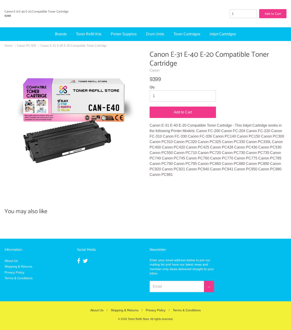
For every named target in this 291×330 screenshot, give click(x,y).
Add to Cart (183, 112)
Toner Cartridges (186, 34)
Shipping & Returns (18, 266)
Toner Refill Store (138, 319)
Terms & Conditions (19, 278)
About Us (11, 261)
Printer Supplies (124, 34)
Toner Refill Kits (88, 34)
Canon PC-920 (26, 45)
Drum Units (155, 34)
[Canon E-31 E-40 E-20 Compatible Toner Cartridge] (73, 118)
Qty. (152, 87)
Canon (154, 70)
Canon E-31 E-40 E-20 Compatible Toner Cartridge (73, 45)
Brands (61, 34)
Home (8, 45)
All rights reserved (161, 319)
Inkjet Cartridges (223, 34)
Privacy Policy (14, 272)
